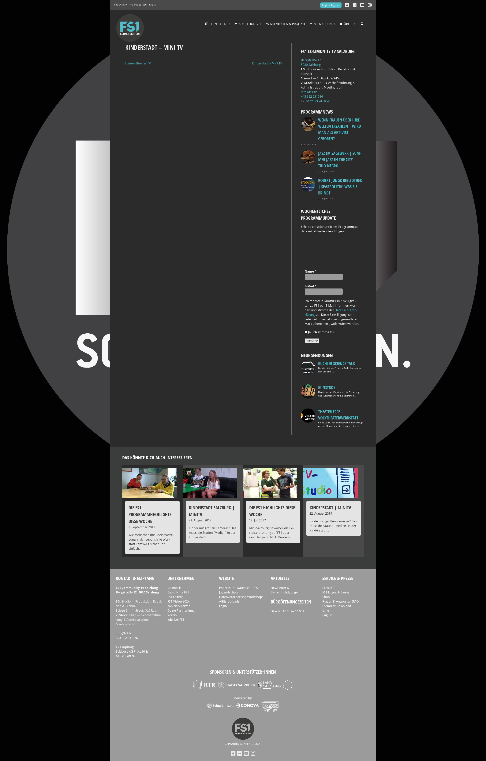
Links (326, 610)
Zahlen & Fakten (178, 606)
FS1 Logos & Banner (336, 592)
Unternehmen (181, 578)
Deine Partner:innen (181, 610)
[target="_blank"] (370, 5)
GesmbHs (174, 588)
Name (310, 271)
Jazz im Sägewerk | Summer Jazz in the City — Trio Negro (339, 159)
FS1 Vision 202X (178, 601)
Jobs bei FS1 (175, 620)
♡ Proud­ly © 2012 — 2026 (243, 744)
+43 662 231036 (138, 4)
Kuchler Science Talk (336, 363)
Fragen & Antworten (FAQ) (341, 601)
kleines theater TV (138, 63)
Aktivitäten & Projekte (288, 24)
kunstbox (326, 387)
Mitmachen (323, 24)
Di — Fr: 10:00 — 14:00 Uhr (290, 611)
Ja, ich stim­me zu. (321, 332)
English (153, 4)
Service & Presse (337, 578)
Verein (172, 615)
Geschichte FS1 (178, 592)
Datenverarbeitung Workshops (241, 597)
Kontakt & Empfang (135, 578)
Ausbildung (248, 24)
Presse (327, 588)
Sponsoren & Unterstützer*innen (243, 672)
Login (223, 606)
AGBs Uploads (229, 601)
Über (348, 24)
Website (226, 578)
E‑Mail (310, 286)
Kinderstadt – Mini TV (267, 63)
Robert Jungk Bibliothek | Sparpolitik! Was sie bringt (340, 186)
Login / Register (331, 5)
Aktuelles (280, 578)
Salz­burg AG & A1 (318, 101)
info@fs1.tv (120, 4)
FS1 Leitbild (175, 597)
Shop (326, 597)
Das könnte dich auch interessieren (157, 457)
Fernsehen (217, 24)
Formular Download (336, 606)
